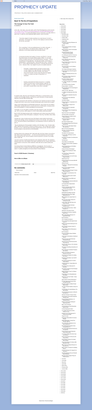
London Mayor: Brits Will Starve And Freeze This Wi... (69, 203)
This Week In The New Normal (68, 133)
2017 (62, 377)
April (63, 363)
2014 (62, 382)
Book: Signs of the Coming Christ (67, 18)
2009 (62, 391)
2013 (62, 384)
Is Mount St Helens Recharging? (68, 148)
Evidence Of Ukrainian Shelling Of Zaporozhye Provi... (68, 302)
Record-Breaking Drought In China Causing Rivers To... (68, 326)
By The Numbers (65, 64)
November (64, 36)
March (63, 365)
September (64, 39)
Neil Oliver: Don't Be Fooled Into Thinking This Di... (68, 131)
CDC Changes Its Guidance (67, 219)
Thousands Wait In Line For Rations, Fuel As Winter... (69, 67)
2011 (62, 387)
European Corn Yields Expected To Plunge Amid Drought (69, 314)
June (63, 360)
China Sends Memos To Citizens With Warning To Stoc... (69, 343)
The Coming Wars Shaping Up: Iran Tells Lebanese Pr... (69, 324)
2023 (62, 31)
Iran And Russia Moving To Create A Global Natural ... (69, 261)
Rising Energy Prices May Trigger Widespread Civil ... (68, 195)
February (64, 367)
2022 (62, 32)
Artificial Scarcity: (65, 163)
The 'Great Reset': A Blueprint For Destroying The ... (68, 154)
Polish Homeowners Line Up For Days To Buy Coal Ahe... (69, 157)
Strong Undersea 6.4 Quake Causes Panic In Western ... (69, 117)
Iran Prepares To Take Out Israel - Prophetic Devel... (68, 206)
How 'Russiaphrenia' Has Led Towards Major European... (69, 353)
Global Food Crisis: (65, 158)
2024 (62, 29)
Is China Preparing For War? (67, 308)
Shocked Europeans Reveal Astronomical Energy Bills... (68, 53)
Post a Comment (19, 170)
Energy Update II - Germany (67, 86)
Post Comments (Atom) (24, 174)
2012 (62, 386)
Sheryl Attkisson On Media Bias (68, 141)
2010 (62, 389)
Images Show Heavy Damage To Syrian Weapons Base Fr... (69, 171)
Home (35, 172)
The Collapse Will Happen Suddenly (69, 69)
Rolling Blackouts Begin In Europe (68, 192)
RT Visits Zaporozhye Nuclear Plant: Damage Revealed (69, 282)
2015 (62, 381)
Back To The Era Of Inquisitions (68, 128)
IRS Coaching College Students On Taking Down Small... (69, 77)
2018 (62, 376)
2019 (62, 374)
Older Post (53, 172)
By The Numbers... (65, 231)
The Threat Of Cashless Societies (68, 84)
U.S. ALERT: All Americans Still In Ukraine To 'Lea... (68, 311)
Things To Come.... (65, 185)
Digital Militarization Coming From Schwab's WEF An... (68, 321)
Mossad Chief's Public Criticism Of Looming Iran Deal (68, 200)
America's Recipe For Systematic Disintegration (68, 108)
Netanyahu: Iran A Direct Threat (68, 210)
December (64, 34)
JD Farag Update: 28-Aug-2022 (68, 114)
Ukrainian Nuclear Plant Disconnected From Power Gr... (69, 242)
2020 (62, 372)
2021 (62, 370)
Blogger (51, 400)
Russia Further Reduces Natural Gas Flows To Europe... (69, 63)
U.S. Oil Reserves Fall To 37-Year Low (69, 55)
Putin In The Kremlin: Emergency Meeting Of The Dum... (68, 253)
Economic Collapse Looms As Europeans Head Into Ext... (67, 79)
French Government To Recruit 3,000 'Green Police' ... (69, 337)
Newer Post (17, 172)
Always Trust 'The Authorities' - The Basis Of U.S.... (68, 190)
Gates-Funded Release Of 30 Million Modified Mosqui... (69, 147)
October (63, 37)
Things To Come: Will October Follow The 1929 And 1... (69, 126)
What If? (63, 45)
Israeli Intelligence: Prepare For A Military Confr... (68, 105)
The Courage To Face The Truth (24, 24)
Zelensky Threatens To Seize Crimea (69, 294)
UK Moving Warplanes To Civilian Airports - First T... (68, 119)
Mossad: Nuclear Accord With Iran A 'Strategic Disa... (69, 179)
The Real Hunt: (65, 140)
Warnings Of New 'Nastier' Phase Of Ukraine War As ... (69, 356)
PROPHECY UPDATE (35, 7)
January (63, 368)
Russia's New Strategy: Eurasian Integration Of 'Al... (68, 168)
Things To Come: (65, 316)
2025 (62, 27)
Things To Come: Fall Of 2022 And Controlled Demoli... (68, 239)
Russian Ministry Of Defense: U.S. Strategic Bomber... (68, 300)
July (63, 358)
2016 (62, 379)
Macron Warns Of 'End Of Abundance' (69, 279)
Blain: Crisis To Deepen (66, 304)
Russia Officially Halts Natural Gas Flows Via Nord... (68, 60)
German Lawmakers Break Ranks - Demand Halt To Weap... (68, 188)
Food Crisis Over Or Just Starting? (68, 112)
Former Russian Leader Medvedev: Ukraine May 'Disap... (69, 332)
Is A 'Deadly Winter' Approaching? (68, 183)
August (63, 41)
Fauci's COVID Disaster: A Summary (24, 153)
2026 (62, 26)
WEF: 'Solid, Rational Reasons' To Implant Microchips (68, 215)
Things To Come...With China (67, 90)
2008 (62, 392)
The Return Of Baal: (66, 100)
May (63, 362)
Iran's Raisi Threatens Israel (67, 121)
